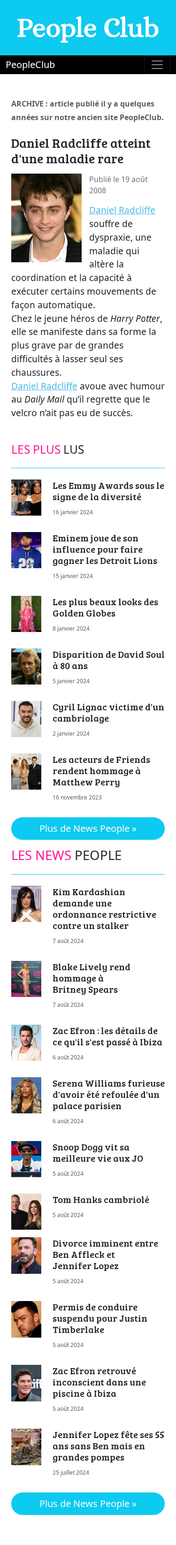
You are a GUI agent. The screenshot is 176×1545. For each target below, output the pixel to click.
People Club (88, 27)
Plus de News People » (88, 828)
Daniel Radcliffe (122, 210)
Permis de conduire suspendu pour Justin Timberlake (100, 1318)
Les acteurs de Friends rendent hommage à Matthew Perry (101, 770)
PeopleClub (30, 64)
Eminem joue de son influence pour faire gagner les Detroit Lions (105, 549)
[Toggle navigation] (157, 64)
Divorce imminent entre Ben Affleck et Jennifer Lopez (105, 1254)
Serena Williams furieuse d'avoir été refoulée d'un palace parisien (109, 1094)
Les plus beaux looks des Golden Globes (105, 607)
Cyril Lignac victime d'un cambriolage (108, 712)
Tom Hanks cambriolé (101, 1199)
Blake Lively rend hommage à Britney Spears (91, 978)
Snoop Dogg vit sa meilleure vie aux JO (98, 1152)
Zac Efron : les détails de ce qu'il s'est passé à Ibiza (107, 1036)
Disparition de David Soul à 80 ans (109, 659)
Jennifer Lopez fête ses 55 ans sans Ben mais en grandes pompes (108, 1445)
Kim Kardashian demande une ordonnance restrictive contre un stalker (104, 908)
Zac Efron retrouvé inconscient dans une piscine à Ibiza (99, 1382)
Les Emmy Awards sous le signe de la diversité (108, 491)
